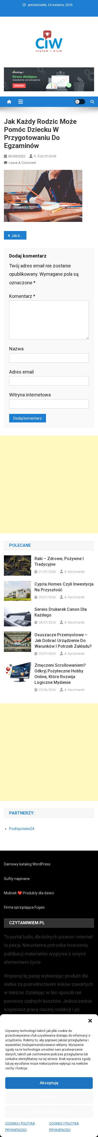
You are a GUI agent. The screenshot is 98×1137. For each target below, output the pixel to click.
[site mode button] (80, 101)
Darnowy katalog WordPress (27, 864)
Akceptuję (49, 1083)
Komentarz (22, 296)
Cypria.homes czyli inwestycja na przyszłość (64, 587)
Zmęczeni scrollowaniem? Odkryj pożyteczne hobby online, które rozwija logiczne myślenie (60, 674)
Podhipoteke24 (21, 829)
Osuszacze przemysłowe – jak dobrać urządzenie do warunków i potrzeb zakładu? (63, 640)
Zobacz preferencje (49, 1111)
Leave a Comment (22, 163)
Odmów (49, 1097)
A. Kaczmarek (45, 156)
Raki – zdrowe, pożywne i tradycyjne (59, 561)
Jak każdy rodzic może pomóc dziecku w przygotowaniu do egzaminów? (18, 236)
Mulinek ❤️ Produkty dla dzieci (29, 893)
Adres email (21, 372)
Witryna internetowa (30, 394)
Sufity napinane (17, 879)
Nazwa (16, 348)
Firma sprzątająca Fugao (24, 907)
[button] (90, 1020)
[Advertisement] (49, 484)
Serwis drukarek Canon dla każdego (60, 612)
